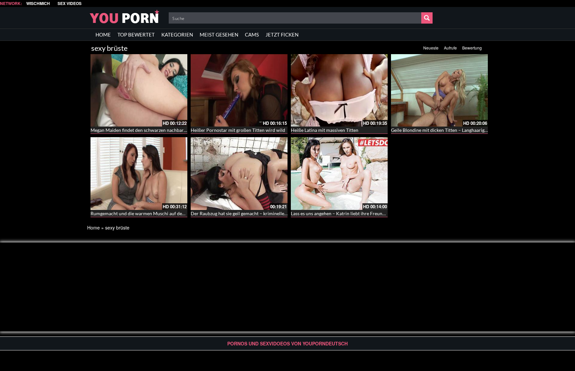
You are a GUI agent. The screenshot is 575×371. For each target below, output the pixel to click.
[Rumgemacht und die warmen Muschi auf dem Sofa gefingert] (139, 173)
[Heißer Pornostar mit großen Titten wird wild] (239, 90)
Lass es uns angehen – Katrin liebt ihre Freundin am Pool (349, 213)
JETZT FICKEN (282, 35)
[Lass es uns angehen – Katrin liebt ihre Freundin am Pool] (339, 173)
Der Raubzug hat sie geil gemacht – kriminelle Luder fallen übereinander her (269, 213)
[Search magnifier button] (427, 18)
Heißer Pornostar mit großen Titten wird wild (238, 130)
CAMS (252, 35)
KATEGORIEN (177, 35)
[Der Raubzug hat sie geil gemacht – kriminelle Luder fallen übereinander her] (239, 173)
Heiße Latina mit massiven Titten (324, 130)
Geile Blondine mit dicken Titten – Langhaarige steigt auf (449, 130)
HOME (103, 35)
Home (93, 227)
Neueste (431, 47)
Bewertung (472, 47)
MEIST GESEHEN (219, 35)
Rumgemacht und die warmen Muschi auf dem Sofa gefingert (153, 213)
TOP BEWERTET (136, 35)
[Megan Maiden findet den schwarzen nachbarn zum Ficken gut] (139, 90)
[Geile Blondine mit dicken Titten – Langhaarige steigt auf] (439, 90)
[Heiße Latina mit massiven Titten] (339, 90)
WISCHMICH (38, 3)
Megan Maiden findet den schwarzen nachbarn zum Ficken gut (154, 130)
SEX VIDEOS (70, 3)
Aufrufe (450, 47)
